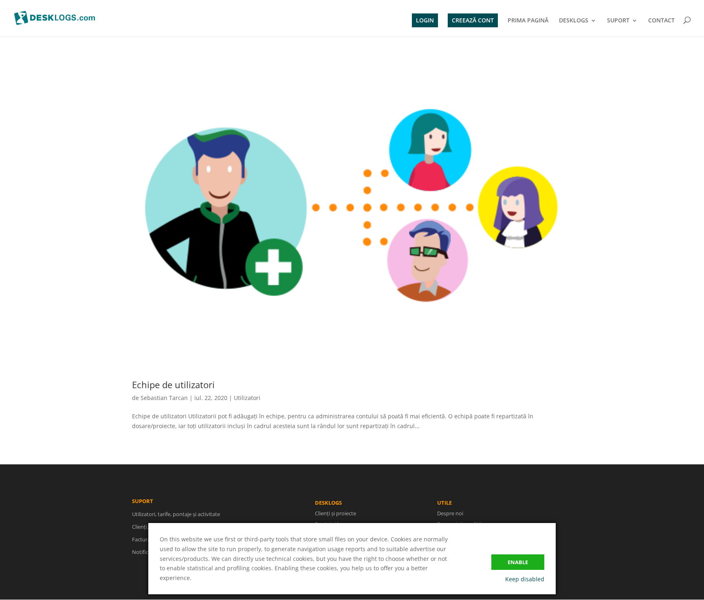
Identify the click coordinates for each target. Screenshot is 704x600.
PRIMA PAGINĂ (528, 21)
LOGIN (425, 20)
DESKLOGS (573, 21)
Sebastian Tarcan (164, 398)
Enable (518, 562)
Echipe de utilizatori (173, 384)
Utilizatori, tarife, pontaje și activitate (176, 514)
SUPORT (618, 21)
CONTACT (661, 21)
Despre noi (450, 513)
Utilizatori (247, 398)
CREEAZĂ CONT (473, 20)
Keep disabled (524, 579)
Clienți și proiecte (335, 513)
